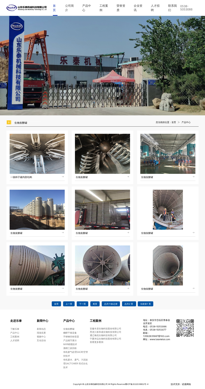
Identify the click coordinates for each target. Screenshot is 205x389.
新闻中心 (42, 320)
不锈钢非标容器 (71, 336)
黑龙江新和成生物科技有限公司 (105, 332)
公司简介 (69, 8)
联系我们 (172, 8)
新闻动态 (41, 328)
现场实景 (41, 332)
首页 (54, 8)
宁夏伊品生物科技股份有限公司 (105, 338)
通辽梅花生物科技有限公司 (103, 335)
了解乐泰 (14, 328)
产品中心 (86, 8)
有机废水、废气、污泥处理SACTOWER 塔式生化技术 (75, 363)
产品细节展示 (70, 340)
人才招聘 (155, 8)
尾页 (95, 303)
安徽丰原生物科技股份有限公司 (105, 328)
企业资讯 (138, 8)
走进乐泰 (16, 320)
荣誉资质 (121, 8)
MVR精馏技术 (70, 344)
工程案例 (103, 8)
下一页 (82, 303)
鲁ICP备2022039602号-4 (136, 384)
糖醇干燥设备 (70, 332)
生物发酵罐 (68, 328)
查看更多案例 (96, 342)
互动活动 (41, 340)
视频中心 (41, 336)
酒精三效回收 (70, 348)
